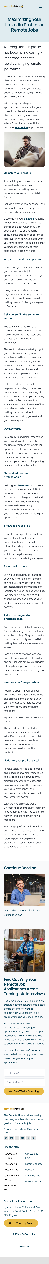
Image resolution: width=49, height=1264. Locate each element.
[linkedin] (28, 1138)
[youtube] (22, 1138)
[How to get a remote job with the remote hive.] (24, 930)
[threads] (17, 1138)
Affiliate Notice (10, 1129)
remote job (21, 127)
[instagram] (11, 1138)
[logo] (14, 6)
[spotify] (33, 1138)
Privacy (7, 1132)
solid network (23, 485)
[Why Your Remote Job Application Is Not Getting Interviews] (24, 875)
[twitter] (6, 1138)
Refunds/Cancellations (29, 1129)
